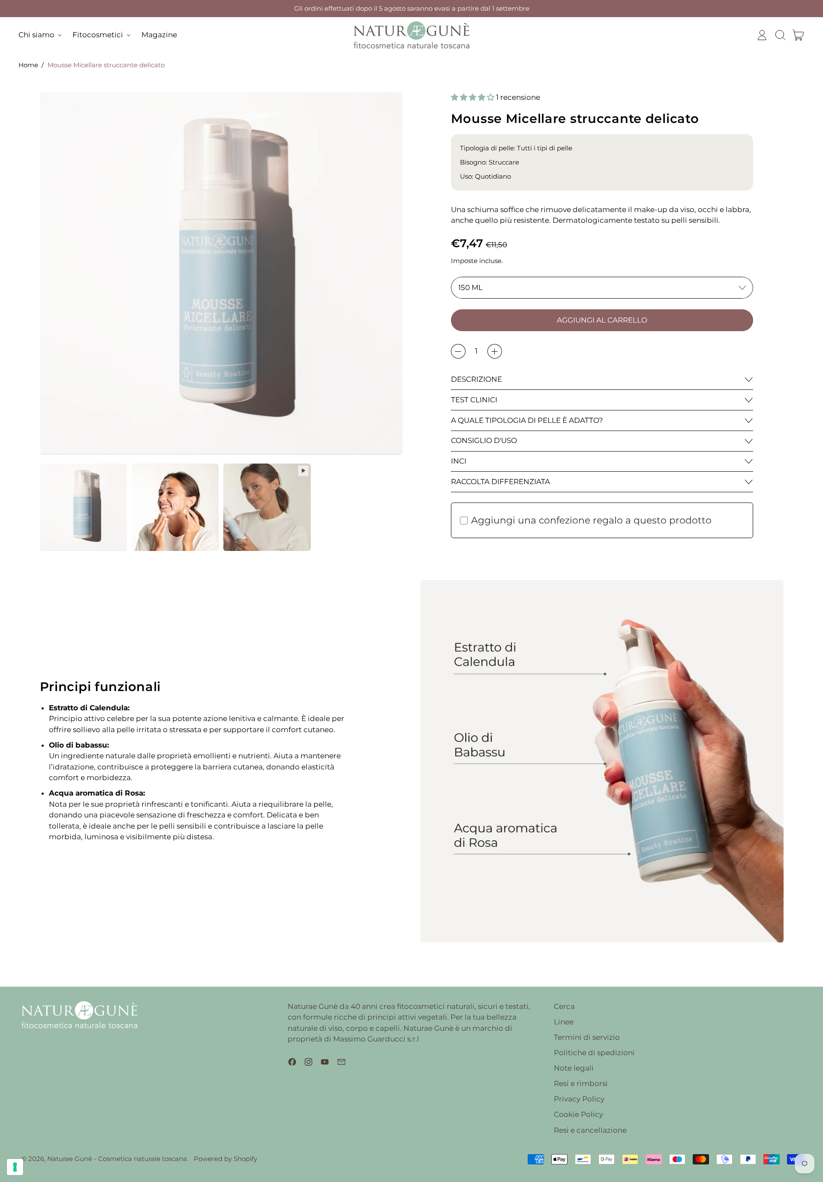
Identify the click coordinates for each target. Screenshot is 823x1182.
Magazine (159, 34)
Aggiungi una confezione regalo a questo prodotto (591, 520)
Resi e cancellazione (590, 1130)
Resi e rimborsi (581, 1083)
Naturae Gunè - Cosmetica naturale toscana (117, 1159)
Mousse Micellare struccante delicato (106, 65)
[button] (780, 35)
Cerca (564, 1006)
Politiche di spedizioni (594, 1052)
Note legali (574, 1068)
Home (28, 65)
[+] (494, 351)
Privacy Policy (579, 1099)
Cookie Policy (578, 1114)
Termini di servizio (587, 1037)
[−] (458, 351)
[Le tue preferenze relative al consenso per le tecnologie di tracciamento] (15, 1167)
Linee (564, 1021)
